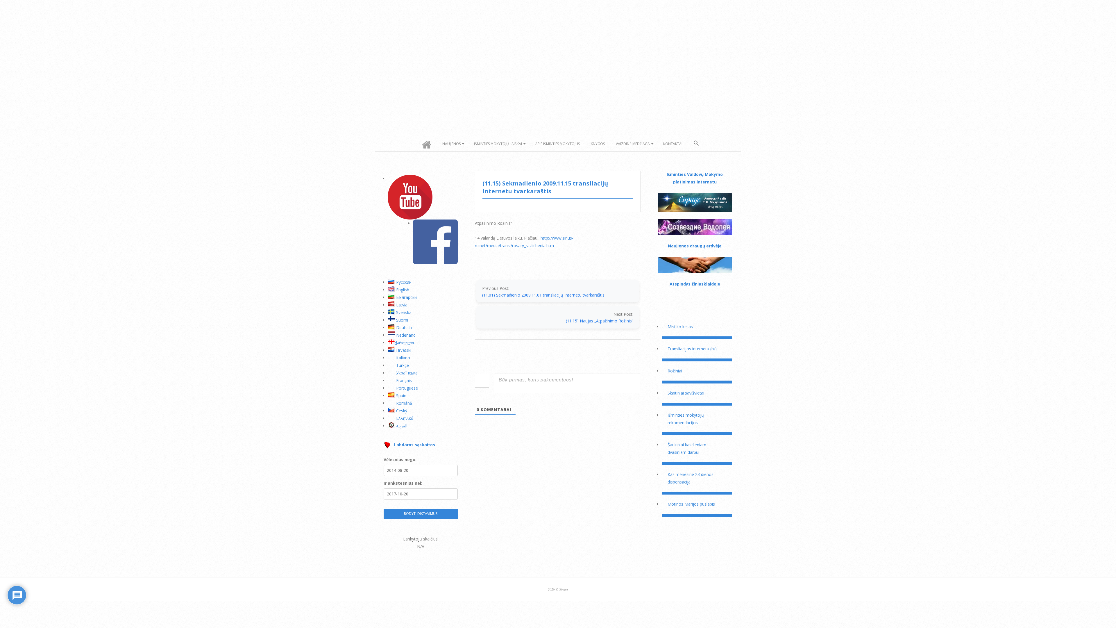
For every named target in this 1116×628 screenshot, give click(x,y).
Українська (407, 373)
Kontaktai (672, 143)
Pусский (404, 282)
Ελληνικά (404, 418)
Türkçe (402, 365)
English (402, 289)
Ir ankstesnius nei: (403, 483)
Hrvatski (403, 350)
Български (406, 297)
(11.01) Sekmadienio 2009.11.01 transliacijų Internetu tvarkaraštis (543, 295)
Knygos (598, 143)
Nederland (406, 335)
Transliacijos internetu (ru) (692, 349)
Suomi (402, 320)
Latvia (401, 305)
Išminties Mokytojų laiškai (498, 143)
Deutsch (404, 327)
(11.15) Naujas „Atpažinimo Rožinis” (599, 321)
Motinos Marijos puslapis (691, 504)
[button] (696, 143)
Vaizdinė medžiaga (633, 143)
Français (404, 380)
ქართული (404, 342)
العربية (401, 426)
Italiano (403, 358)
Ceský (401, 410)
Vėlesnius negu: (400, 459)
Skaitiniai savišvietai (686, 393)
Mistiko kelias (680, 326)
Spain (401, 395)
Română (404, 403)
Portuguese (407, 388)
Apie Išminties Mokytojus (557, 143)
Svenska (404, 312)
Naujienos (451, 143)
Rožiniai (675, 371)
